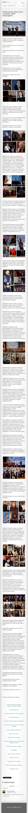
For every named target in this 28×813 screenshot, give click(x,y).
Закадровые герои (14, 768)
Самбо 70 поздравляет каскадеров (14, 765)
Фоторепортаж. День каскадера (14, 746)
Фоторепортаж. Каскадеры (14, 761)
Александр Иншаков (7, 117)
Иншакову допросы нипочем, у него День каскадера (14, 725)
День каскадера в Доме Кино (14, 730)
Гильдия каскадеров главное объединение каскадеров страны (14, 741)
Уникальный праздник (14, 717)
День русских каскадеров (14, 753)
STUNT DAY (14, 750)
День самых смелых (14, 733)
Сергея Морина (15, 166)
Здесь (19, 689)
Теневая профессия (14, 709)
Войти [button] (4, 5)
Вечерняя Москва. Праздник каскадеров (14, 721)
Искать (23, 2)
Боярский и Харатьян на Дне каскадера (14, 713)
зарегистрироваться (11, 5)
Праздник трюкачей (14, 757)
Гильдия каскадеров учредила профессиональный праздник (14, 705)
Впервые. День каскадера (14, 737)
